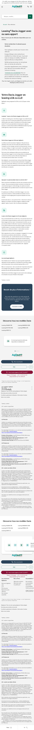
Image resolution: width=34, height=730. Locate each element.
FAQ (14, 367)
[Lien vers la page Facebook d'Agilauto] (31, 367)
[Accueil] (17, 7)
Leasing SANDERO (24, 325)
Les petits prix (17, 584)
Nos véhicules (11, 24)
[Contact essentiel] (28, 6)
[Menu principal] (2, 7)
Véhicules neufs (17, 583)
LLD (3, 586)
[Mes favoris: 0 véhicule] (31, 7)
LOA (2, 585)
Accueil (5, 24)
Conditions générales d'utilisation (9, 395)
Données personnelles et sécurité (9, 393)
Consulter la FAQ (17, 306)
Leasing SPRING (23, 327)
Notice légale (24, 391)
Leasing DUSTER (7, 327)
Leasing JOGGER (7, 325)
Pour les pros (5, 588)
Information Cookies (22, 395)
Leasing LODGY (6, 330)
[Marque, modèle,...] (30, 16)
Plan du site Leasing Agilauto (13, 391)
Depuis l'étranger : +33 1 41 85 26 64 (17, 375)
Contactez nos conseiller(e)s (13, 72)
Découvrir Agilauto (6, 583)
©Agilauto (3, 391)
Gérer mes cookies (5, 397)
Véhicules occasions (18, 581)
